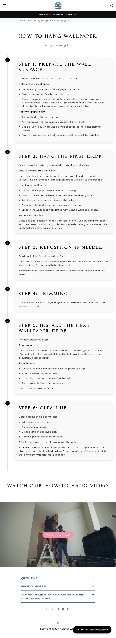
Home (23, 20)
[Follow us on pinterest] (58, 609)
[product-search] (112, 6)
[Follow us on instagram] (52, 609)
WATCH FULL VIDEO (58, 535)
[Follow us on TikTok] (68, 609)
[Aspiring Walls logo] (58, 5)
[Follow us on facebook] (47, 609)
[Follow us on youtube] (63, 609)
